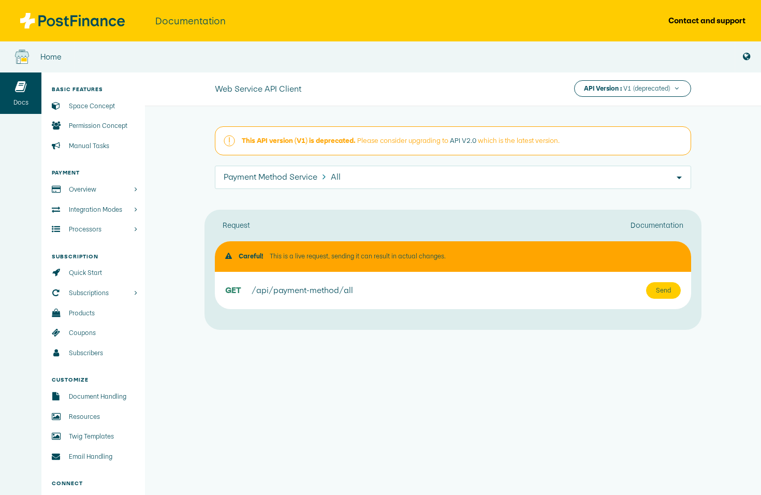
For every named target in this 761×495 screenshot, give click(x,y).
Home (50, 57)
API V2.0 (463, 140)
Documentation (657, 225)
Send (663, 290)
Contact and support (706, 20)
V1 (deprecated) (628, 88)
